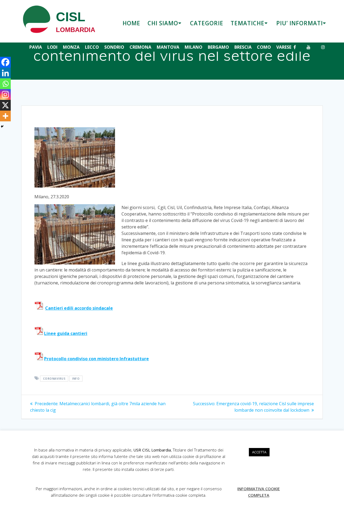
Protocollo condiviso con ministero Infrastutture (96, 359)
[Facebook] (5, 62)
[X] (5, 105)
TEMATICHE (247, 23)
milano (193, 47)
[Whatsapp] (5, 83)
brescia (243, 47)
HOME (131, 23)
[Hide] (2, 126)
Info (76, 378)
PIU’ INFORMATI (299, 23)
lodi (52, 47)
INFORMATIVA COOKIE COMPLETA (258, 492)
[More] (5, 116)
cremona (140, 47)
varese (283, 47)
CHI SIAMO (163, 23)
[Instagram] (5, 94)
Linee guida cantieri (65, 333)
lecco (92, 47)
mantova (168, 47)
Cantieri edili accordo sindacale (79, 308)
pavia (35, 47)
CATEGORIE (206, 23)
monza (71, 47)
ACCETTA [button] (259, 452)
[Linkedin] (5, 73)
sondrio (114, 47)
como (264, 47)
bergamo (218, 47)
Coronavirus (54, 378)
